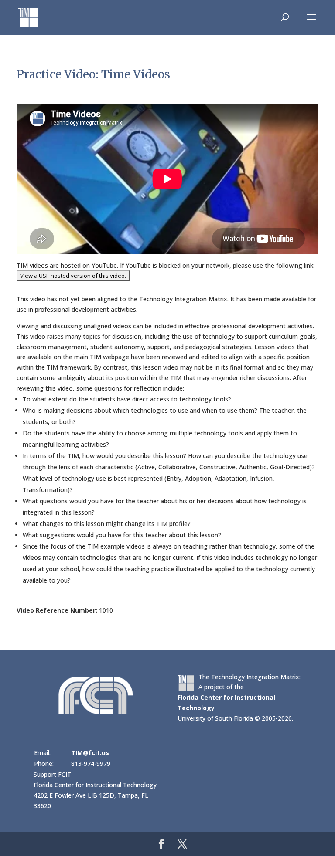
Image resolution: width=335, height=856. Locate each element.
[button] (311, 22)
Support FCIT (52, 774)
